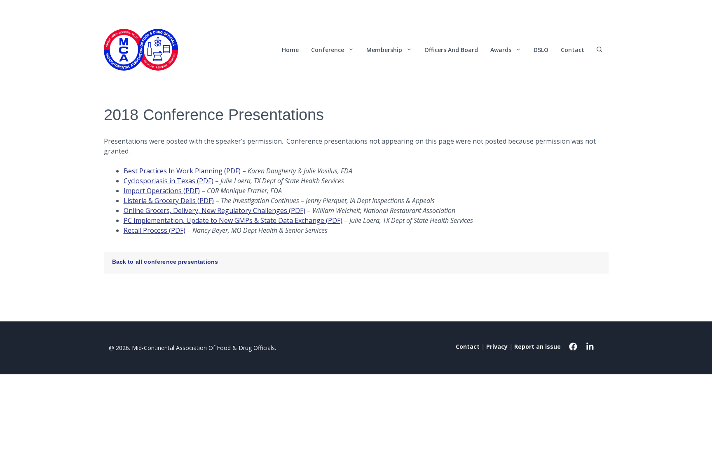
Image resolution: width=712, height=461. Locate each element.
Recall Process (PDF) (154, 230)
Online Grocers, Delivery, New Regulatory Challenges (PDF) (214, 210)
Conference (327, 50)
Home (290, 50)
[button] (599, 50)
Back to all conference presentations (165, 261)
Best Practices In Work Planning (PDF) (182, 170)
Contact (572, 50)
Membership (384, 50)
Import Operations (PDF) (162, 190)
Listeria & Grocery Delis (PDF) (169, 200)
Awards (500, 50)
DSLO (541, 50)
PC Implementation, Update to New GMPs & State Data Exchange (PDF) (233, 220)
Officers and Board (451, 50)
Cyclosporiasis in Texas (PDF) (168, 180)
